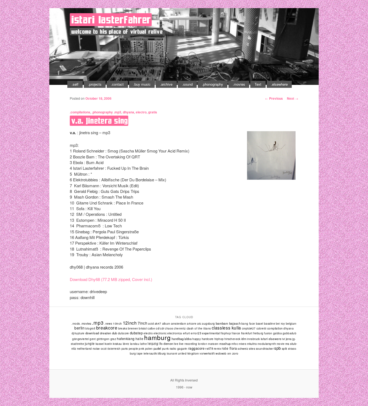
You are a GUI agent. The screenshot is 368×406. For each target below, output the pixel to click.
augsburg (208, 323)
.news (108, 323)
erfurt (186, 333)
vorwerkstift (207, 353)
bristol (143, 328)
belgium (291, 323)
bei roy (280, 323)
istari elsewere (271, 338)
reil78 (209, 348)
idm (243, 338)
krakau (117, 344)
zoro (235, 353)
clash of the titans (199, 328)
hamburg (157, 337)
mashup (225, 343)
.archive (166, 84)
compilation (275, 328)
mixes (242, 344)
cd (157, 328)
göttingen (103, 339)
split (284, 348)
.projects (95, 84)
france (236, 333)
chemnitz (180, 328)
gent (93, 339)
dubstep (136, 333)
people (133, 348)
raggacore (196, 348)
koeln (108, 344)
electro (141, 112)
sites (252, 348)
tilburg (162, 353)
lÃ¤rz (126, 344)
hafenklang (126, 338)
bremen (133, 328)
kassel (100, 344)
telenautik (150, 353)
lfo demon (166, 343)
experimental (211, 333)
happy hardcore (203, 339)
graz (113, 339)
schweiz (243, 348)
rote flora (229, 348)
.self (75, 84)
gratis (152, 112)
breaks (122, 328)
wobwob (221, 353)
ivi (283, 339)
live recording (188, 344)
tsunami (172, 353)
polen (149, 348)
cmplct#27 (249, 328)
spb (277, 348)
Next (292, 98)
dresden (105, 333)
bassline (269, 323)
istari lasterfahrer (111, 20)
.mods (75, 323)
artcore (191, 323)
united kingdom (188, 353)
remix (217, 348)
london (202, 344)
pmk (141, 349)
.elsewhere (279, 84)
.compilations (80, 112)
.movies (239, 84)
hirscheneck (232, 339)
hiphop (219, 339)
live (176, 344)
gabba (277, 333)
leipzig (153, 343)
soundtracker (264, 348)
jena (289, 339)
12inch (130, 323)
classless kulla (226, 328)
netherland (84, 348)
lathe (143, 344)
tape (140, 353)
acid (151, 323)
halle (139, 338)
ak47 (158, 323)
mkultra (252, 344)
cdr (162, 328)
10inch (117, 323)
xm (229, 353)
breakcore (106, 327)
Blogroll (90, 328)
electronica (174, 333)
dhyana (128, 112)
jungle (90, 343)
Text (258, 84)
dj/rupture (78, 333)
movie (280, 344)
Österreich (114, 349)
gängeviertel (80, 339)
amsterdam (178, 323)
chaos (169, 328)
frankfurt (246, 333)
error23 (196, 333)
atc (199, 323)
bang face (248, 323)
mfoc (234, 344)
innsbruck (253, 339)
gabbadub (289, 333)
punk (165, 348)
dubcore (123, 333)
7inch (143, 323)
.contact (117, 84)
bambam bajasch (228, 323)
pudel (157, 348)
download (92, 333)
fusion (268, 333)
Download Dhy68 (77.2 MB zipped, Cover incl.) (111, 279)
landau (134, 344)
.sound (187, 84)
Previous (274, 98)
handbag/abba (182, 338)
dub (114, 333)
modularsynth (267, 344)
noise (96, 348)
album (166, 323)
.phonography (212, 84)
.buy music (142, 84)
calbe (151, 328)
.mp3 (117, 112)
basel (259, 323)
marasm (213, 344)
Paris (124, 349)
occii (104, 349)
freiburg (258, 333)
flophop (226, 333)
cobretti (261, 328)
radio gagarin (179, 348)
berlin (79, 328)
